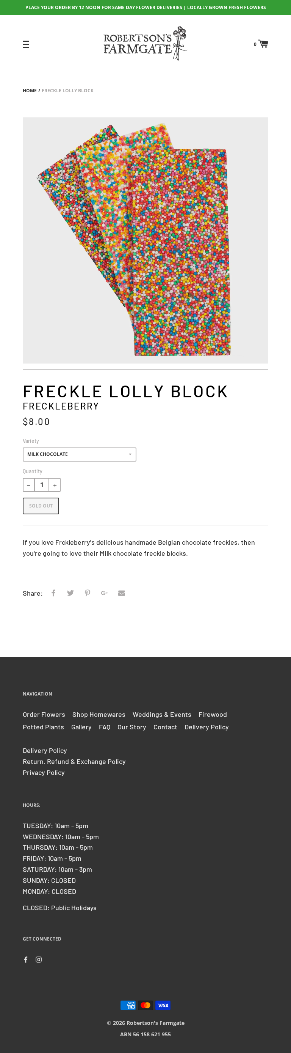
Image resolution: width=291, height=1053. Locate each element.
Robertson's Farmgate (156, 1022)
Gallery (81, 727)
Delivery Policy (207, 727)
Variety (31, 441)
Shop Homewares (98, 714)
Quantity (32, 471)
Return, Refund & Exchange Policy (74, 761)
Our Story (131, 727)
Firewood (213, 714)
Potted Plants (43, 727)
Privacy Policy (44, 772)
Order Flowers (44, 714)
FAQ (104, 727)
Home (30, 90)
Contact (165, 727)
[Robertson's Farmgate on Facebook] (26, 958)
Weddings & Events (162, 714)
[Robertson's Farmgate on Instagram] (39, 958)
